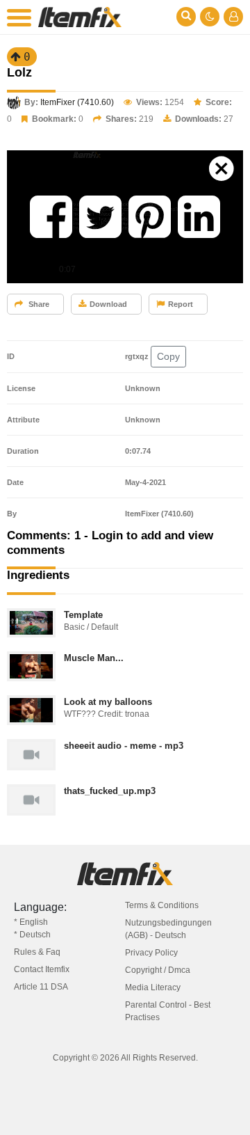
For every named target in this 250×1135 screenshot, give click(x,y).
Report (180, 304)
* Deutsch (32, 934)
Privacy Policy (151, 953)
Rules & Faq (37, 952)
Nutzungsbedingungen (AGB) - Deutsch (168, 929)
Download (108, 304)
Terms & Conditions (162, 905)
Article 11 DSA (41, 987)
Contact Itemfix (41, 969)
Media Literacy (153, 987)
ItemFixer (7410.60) (77, 102)
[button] (51, 217)
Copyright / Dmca (157, 970)
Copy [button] (168, 356)
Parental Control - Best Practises (167, 1011)
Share (37, 304)
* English (31, 922)
